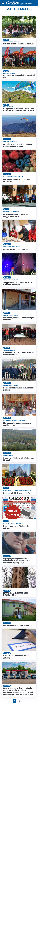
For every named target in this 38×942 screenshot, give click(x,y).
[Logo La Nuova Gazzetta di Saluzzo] (19, 3)
